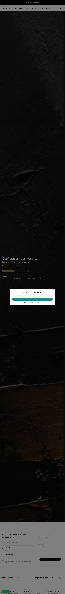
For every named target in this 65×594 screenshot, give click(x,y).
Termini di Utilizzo (33, 302)
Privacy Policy (39, 302)
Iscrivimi (32, 299)
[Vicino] (53, 291)
